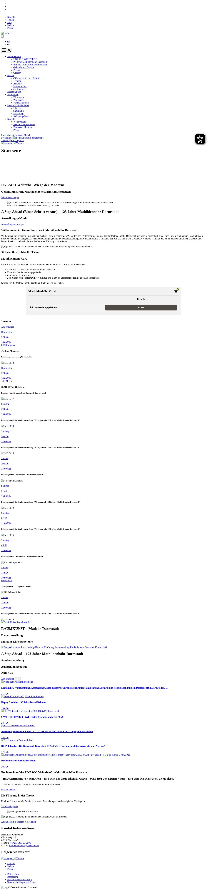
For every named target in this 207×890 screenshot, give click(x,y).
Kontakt (11, 17)
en (8, 44)
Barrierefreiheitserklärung (19, 879)
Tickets (10, 19)
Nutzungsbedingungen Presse (21, 882)
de (8, 41)
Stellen (10, 25)
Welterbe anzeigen (10, 197)
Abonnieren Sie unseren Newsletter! (18, 822)
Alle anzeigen (7, 327)
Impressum (12, 876)
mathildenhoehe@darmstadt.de (24, 845)
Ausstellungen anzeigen (12, 224)
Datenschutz (13, 874)
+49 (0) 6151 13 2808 (20, 843)
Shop (9, 22)
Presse (10, 28)
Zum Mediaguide (9, 806)
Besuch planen (8, 789)
